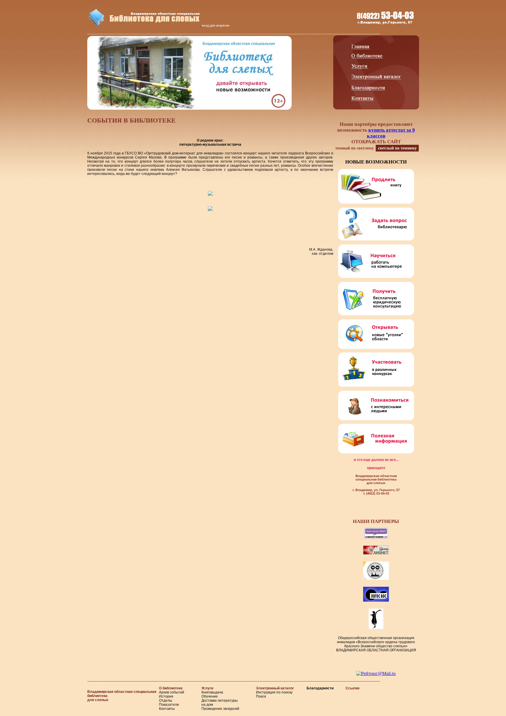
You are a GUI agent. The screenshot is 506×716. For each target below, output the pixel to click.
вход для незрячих (216, 25)
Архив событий (171, 692)
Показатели (169, 705)
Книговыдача (212, 692)
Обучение (209, 696)
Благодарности (320, 688)
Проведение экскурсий (220, 709)
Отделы (165, 700)
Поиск (261, 696)
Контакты (167, 709)
